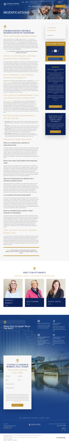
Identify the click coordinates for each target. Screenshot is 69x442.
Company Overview (26, 417)
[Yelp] (65, 430)
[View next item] (59, 103)
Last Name (20, 376)
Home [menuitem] (29, 6)
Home (20, 417)
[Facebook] (62, 430)
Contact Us (48, 417)
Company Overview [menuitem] (35, 6)
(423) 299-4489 (61, 426)
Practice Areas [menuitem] (51, 6)
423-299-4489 (60, 2)
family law (16, 42)
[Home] (11, 4)
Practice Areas (41, 417)
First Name (8, 376)
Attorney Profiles (34, 417)
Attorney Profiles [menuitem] (44, 6)
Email (19, 380)
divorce (27, 39)
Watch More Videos (55, 58)
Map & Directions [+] (7, 428)
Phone (7, 380)
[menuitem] (55, 35)
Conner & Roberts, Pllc (9, 101)
